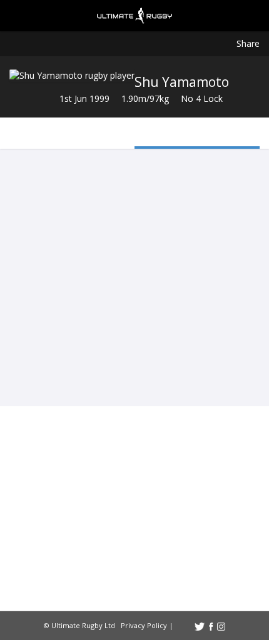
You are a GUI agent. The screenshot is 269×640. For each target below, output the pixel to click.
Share (248, 43)
